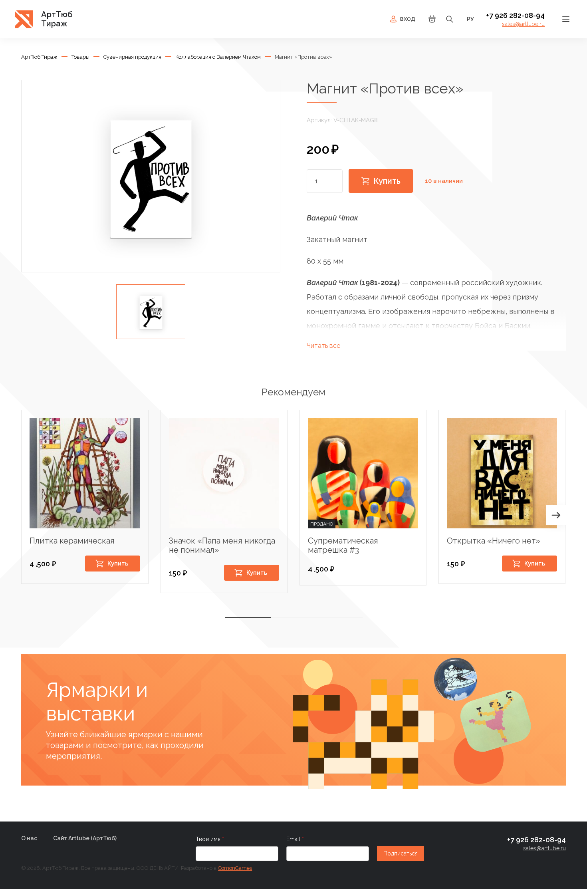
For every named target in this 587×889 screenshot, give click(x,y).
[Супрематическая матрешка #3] (363, 473)
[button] (556, 515)
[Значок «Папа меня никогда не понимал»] (224, 473)
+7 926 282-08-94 (515, 15)
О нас (29, 838)
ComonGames (235, 868)
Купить (387, 181)
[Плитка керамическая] (85, 473)
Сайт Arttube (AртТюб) (85, 838)
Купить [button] (117, 563)
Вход (407, 19)
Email (294, 839)
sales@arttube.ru (523, 24)
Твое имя (209, 839)
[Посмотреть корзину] (432, 21)
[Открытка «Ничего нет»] (502, 473)
